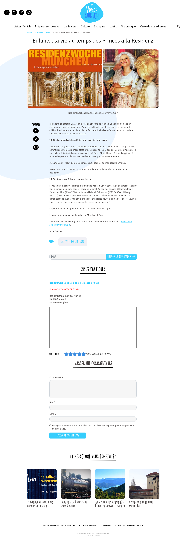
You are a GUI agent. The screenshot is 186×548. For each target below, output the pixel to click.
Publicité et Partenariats (87, 525)
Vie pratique (128, 26)
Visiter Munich (22, 26)
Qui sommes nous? (106, 525)
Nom (52, 402)
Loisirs (113, 26)
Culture (85, 26)
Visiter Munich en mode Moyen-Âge (141, 504)
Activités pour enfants (72, 242)
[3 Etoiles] (75, 354)
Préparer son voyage (47, 26)
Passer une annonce (135, 525)
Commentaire (56, 377)
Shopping (99, 26)
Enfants (47, 33)
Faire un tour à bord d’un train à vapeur (74, 504)
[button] (29, 12)
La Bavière (70, 26)
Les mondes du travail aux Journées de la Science (40, 504)
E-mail (53, 414)
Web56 (106, 533)
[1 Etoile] (66, 354)
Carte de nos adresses (153, 26)
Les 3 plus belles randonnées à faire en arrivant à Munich (110, 504)
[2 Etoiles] (70, 354)
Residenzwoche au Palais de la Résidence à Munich (74, 283)
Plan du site (120, 525)
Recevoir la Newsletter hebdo (121, 256)
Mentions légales (68, 525)
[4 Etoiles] (79, 354)
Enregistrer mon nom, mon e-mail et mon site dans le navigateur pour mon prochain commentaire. (93, 427)
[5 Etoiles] (83, 354)
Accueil (29, 33)
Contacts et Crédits (51, 525)
